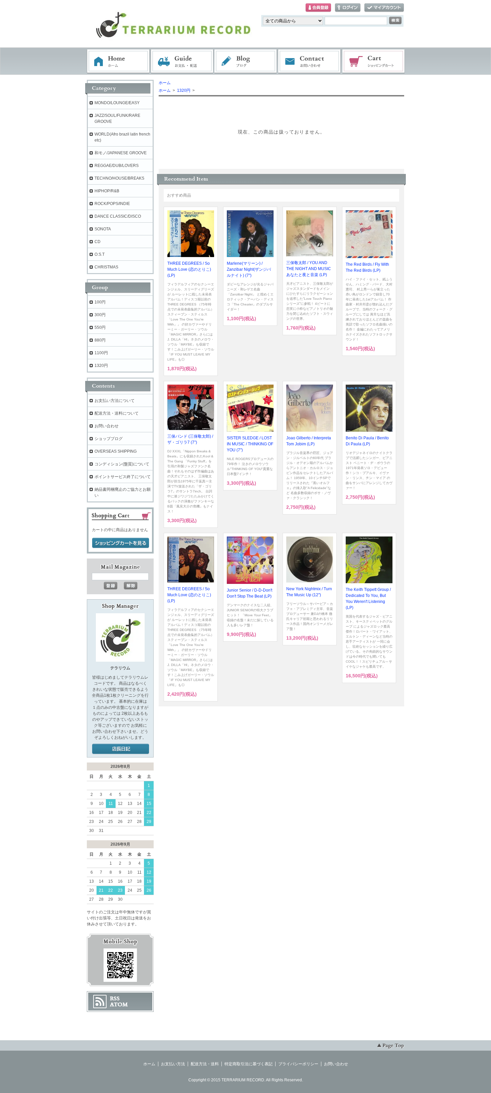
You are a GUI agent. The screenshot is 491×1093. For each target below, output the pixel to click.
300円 (100, 314)
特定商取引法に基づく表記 (248, 1064)
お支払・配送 (182, 61)
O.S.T (100, 254)
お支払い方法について (115, 400)
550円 (100, 327)
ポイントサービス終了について (123, 476)
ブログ (245, 61)
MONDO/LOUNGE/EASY (117, 102)
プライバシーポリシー (298, 1064)
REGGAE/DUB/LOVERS (117, 165)
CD (98, 241)
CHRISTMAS (106, 267)
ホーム (118, 61)
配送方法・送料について (117, 413)
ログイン (348, 7)
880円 (100, 340)
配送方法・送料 (205, 1064)
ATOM (119, 1005)
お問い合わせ (309, 61)
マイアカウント (384, 7)
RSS (115, 999)
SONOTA (103, 229)
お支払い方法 (173, 1064)
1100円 (101, 353)
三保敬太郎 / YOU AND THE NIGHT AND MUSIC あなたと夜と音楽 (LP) (308, 268)
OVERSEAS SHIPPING (116, 451)
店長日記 (120, 749)
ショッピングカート (373, 61)
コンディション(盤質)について (122, 464)
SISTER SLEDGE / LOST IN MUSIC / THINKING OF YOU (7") (250, 444)
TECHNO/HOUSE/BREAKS (119, 178)
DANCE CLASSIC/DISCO (118, 216)
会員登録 (318, 7)
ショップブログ (109, 438)
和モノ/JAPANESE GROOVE (121, 153)
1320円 (183, 90)
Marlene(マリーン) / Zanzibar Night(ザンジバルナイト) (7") (249, 269)
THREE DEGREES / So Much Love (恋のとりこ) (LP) (189, 269)
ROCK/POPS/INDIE (112, 203)
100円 (100, 302)
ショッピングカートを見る (120, 543)
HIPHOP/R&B (107, 191)
